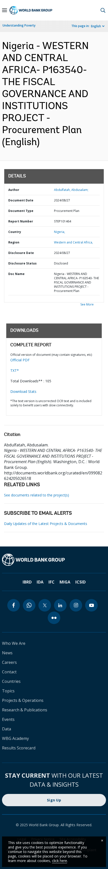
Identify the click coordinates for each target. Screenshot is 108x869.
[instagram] (76, 605)
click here (59, 860)
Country (14, 232)
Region (13, 242)
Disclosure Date (21, 253)
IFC (51, 582)
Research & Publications (24, 710)
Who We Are (13, 643)
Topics (8, 691)
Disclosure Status (22, 263)
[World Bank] (54, 559)
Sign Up (54, 800)
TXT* (14, 370)
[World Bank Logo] (31, 10)
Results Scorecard (18, 748)
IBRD (27, 582)
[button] (103, 10)
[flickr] (54, 618)
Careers (9, 662)
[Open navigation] (4, 10)
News (7, 653)
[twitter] (44, 605)
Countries (11, 681)
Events (8, 719)
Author (13, 190)
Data (6, 729)
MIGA (65, 582)
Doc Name (16, 274)
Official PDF (20, 360)
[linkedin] (60, 605)
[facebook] (13, 605)
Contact (9, 672)
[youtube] (91, 605)
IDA (40, 582)
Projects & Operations (22, 700)
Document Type (20, 211)
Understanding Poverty (19, 25)
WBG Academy (15, 738)
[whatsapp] (29, 605)
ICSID (80, 582)
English (96, 26)
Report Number (20, 221)
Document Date (20, 200)
